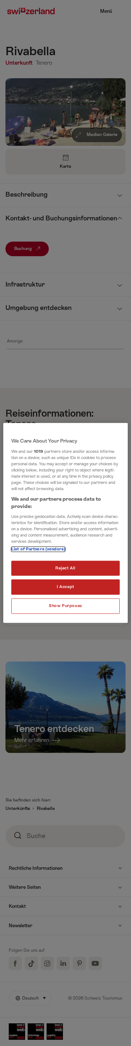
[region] (65, 523)
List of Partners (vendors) (38, 549)
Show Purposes (65, 606)
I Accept (65, 587)
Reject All (65, 568)
